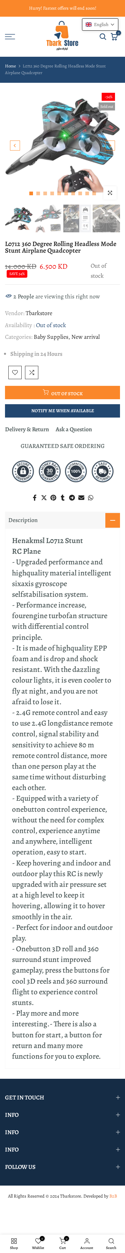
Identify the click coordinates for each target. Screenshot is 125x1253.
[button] (100, 24)
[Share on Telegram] (72, 498)
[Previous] (15, 146)
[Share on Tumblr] (63, 498)
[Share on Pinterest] (53, 498)
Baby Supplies (51, 337)
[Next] (110, 146)
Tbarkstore (39, 313)
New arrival (85, 337)
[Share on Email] (81, 498)
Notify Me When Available (62, 411)
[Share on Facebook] (35, 498)
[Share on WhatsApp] (91, 498)
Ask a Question (74, 429)
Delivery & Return (27, 429)
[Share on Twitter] (44, 498)
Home (10, 66)
